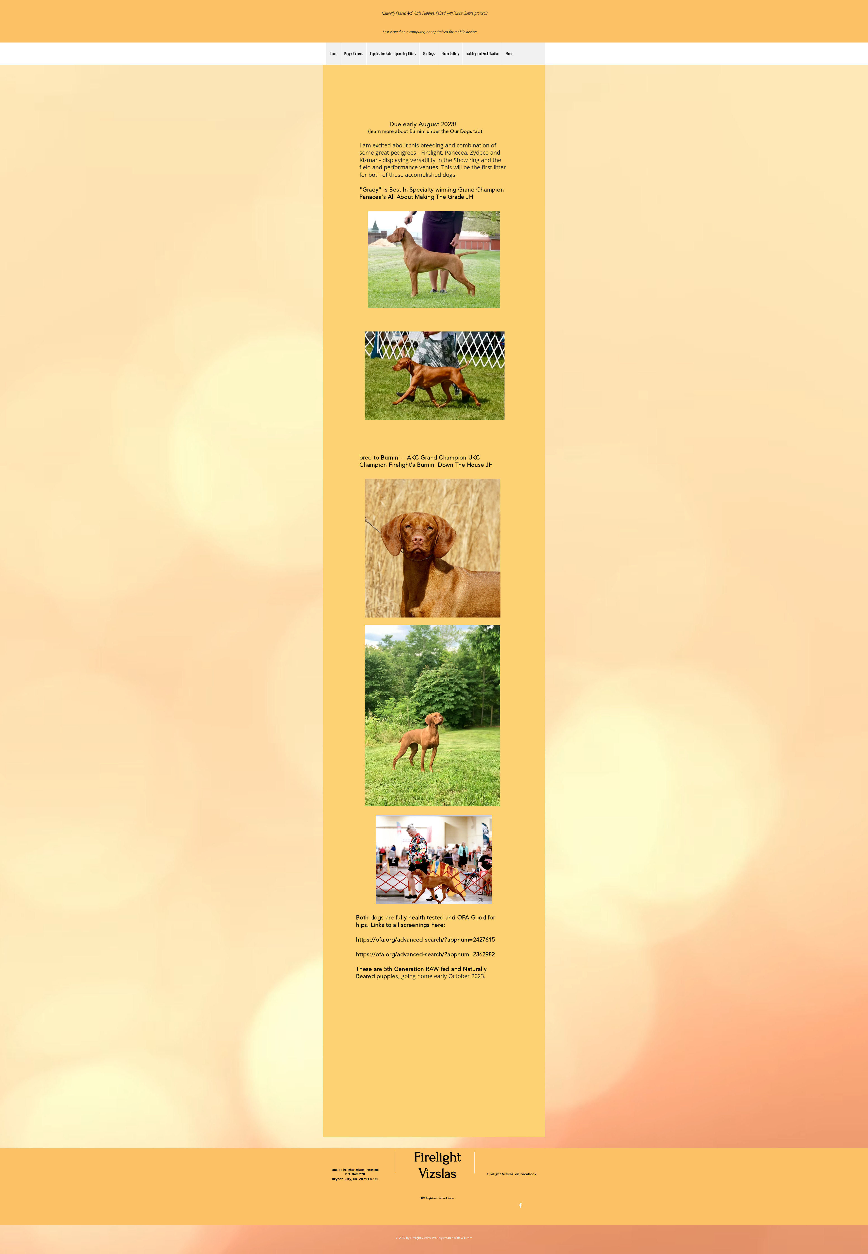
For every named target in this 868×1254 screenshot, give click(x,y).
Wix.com (466, 1238)
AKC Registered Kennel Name (437, 1198)
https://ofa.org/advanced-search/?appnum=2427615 (425, 939)
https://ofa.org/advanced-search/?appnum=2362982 (425, 954)
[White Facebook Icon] (520, 1205)
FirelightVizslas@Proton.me (360, 1170)
